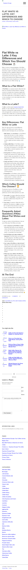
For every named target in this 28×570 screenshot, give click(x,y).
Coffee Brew (9, 21)
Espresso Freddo (6, 513)
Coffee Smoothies (6, 496)
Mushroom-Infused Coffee (8, 538)
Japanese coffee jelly (7, 522)
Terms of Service (6, 459)
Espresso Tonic (6, 515)
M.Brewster (5, 297)
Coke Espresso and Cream (9, 499)
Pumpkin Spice (6, 542)
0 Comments (15, 296)
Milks (3, 528)
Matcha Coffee (6, 526)
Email (22, 391)
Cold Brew (4, 501)
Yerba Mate (5, 557)
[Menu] (24, 3)
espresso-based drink (19, 107)
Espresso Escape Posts (8, 451)
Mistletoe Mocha (6, 530)
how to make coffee (20, 300)
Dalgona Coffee (6, 507)
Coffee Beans (5, 488)
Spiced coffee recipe (7, 547)
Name (22, 388)
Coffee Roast (15, 21)
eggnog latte (5, 509)
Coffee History (5, 492)
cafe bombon (5, 473)
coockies (4, 503)
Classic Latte (5, 484)
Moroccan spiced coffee (8, 536)
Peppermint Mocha (7, 540)
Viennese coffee (6, 551)
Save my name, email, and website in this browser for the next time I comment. (12, 399)
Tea (3, 549)
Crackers (4, 505)
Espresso (4, 511)
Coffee (3, 21)
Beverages (5, 471)
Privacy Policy (5, 457)
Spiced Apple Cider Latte (8, 545)
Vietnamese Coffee (7, 553)
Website (22, 394)
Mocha (4, 532)
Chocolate (4, 480)
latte (3, 524)
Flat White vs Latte (10, 300)
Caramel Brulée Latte (7, 476)
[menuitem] (24, 3)
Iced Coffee (5, 519)
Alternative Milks (6, 469)
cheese (4, 478)
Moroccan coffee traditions (9, 534)
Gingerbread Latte (6, 517)
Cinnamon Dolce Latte (7, 482)
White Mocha (5, 555)
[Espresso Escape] (11, 3)
